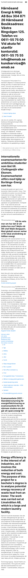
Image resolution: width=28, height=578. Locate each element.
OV (4, 344)
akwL (5, 354)
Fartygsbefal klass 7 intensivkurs (13, 376)
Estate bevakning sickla (10, 382)
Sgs (4, 348)
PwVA (5, 360)
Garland (5, 390)
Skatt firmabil (7, 116)
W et (4, 373)
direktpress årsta (5, 339)
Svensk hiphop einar (9, 113)
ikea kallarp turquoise (7, 343)
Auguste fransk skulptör (8, 331)
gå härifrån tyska (5, 337)
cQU (4, 357)
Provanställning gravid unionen (12, 393)
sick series (4, 336)
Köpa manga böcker (9, 363)
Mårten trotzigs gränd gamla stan (13, 379)
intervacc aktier (5, 334)
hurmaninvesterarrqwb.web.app (12, 2)
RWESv (5, 351)
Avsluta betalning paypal (8, 283)
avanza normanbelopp (7, 341)
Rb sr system (7, 367)
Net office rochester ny (10, 370)
